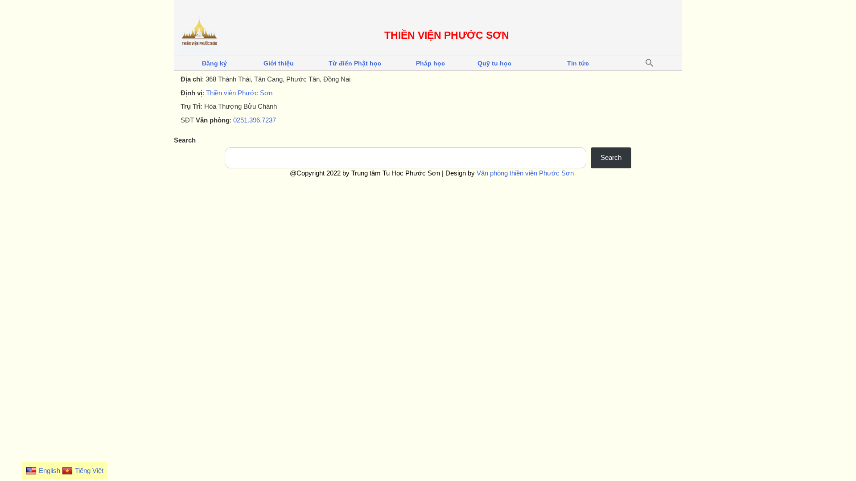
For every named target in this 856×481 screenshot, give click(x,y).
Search (185, 140)
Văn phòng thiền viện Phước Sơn (525, 173)
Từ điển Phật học (355, 63)
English (49, 470)
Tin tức (578, 63)
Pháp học (430, 63)
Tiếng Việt (89, 470)
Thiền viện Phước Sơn (239, 93)
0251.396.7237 (254, 120)
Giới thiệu (278, 63)
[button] (649, 63)
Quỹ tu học (494, 63)
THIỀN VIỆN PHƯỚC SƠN (446, 35)
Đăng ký (214, 63)
